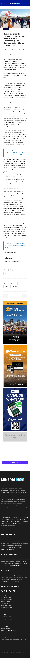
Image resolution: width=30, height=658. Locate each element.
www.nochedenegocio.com (14, 565)
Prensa (22, 49)
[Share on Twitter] (10, 270)
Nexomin (8, 521)
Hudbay (7, 286)
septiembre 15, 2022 (10, 49)
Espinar (21, 283)
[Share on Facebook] (8, 270)
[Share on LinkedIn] (12, 270)
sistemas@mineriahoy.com (8, 630)
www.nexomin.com (13, 581)
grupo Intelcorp (14, 499)
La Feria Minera (23, 517)
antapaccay (12, 283)
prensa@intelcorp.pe (7, 619)
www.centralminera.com (8, 549)
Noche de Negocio (12, 523)
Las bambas (15, 286)
